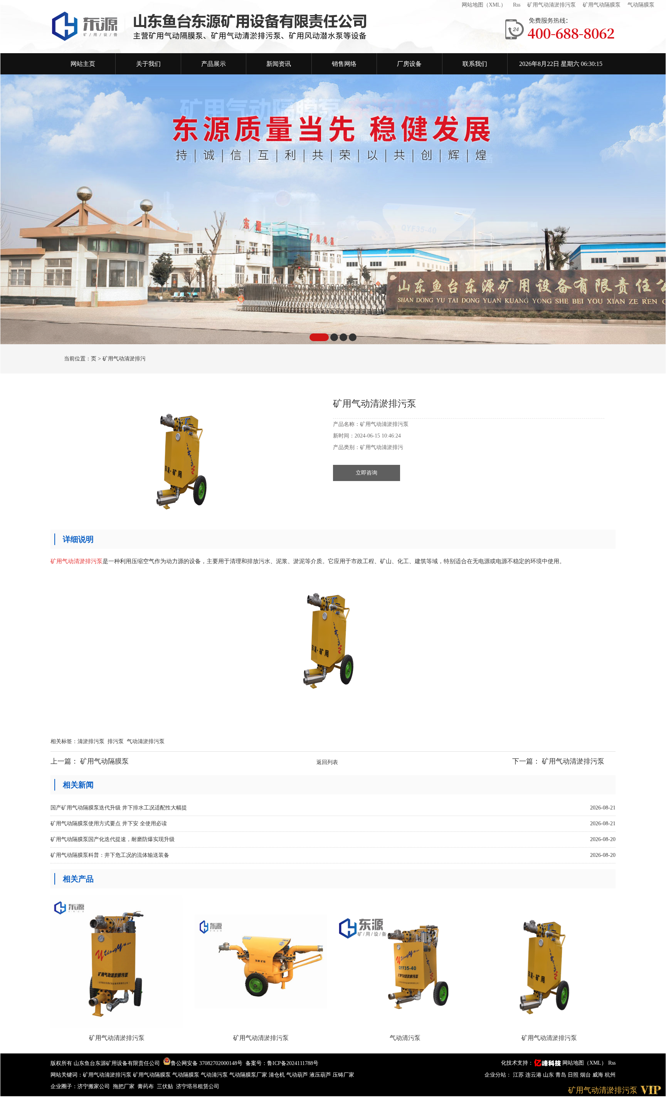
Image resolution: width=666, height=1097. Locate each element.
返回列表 (327, 762)
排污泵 (116, 741)
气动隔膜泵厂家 (248, 1075)
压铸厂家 (343, 1075)
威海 (598, 1075)
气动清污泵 (214, 1075)
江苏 (519, 1075)
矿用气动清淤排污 (124, 359)
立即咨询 (366, 473)
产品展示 (213, 64)
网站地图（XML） (484, 5)
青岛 (561, 1075)
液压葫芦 (320, 1075)
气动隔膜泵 (640, 5)
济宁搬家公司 (93, 1086)
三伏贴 (165, 1086)
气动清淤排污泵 (146, 741)
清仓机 (277, 1075)
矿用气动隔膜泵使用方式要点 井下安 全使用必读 (108, 823)
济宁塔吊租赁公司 (197, 1086)
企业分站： (497, 1075)
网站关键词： (66, 1075)
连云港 (534, 1075)
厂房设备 (409, 64)
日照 (574, 1075)
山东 (549, 1075)
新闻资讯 (278, 64)
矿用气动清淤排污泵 (551, 5)
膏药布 (146, 1086)
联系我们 (474, 64)
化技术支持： (517, 1063)
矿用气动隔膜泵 (602, 5)
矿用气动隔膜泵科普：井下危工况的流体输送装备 (109, 855)
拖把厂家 (124, 1086)
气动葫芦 (297, 1075)
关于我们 (148, 64)
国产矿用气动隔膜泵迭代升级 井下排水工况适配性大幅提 (118, 808)
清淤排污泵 (90, 741)
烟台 (586, 1075)
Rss (516, 5)
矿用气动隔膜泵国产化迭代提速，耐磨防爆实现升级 (112, 839)
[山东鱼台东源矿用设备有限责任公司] (271, 26)
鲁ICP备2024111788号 (292, 1063)
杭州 (610, 1075)
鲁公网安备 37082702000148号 (206, 1063)
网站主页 (83, 64)
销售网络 (344, 64)
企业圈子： (63, 1086)
